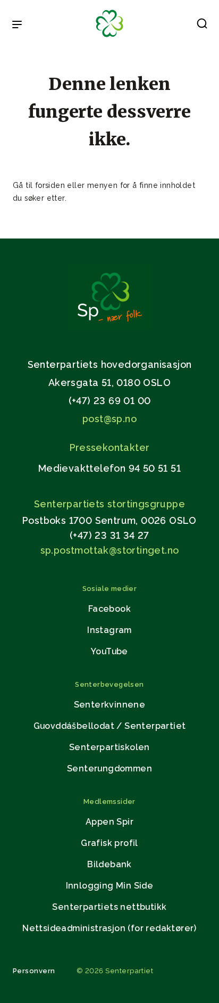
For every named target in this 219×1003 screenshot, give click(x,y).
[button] (202, 25)
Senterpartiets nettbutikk (109, 907)
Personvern (34, 971)
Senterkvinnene (110, 705)
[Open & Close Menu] (17, 25)
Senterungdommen (109, 768)
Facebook (109, 609)
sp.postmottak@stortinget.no (109, 550)
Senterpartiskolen (109, 747)
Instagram (109, 630)
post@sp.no (109, 418)
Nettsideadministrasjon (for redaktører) (109, 928)
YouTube (109, 651)
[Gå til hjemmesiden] (109, 327)
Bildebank (109, 864)
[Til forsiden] (109, 37)
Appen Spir (109, 822)
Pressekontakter (110, 447)
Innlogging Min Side (110, 886)
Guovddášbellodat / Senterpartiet (109, 726)
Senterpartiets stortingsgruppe (109, 503)
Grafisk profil (109, 843)
